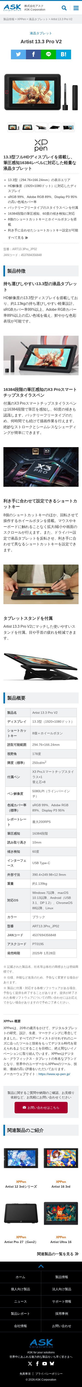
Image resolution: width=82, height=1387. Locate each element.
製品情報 (8, 19)
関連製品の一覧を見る (55, 1254)
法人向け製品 (61, 1289)
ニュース (20, 1301)
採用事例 (61, 1313)
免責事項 (25, 1373)
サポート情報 (61, 1301)
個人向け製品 (20, 1289)
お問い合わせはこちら (43, 1107)
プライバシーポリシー (49, 1373)
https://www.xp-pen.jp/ (54, 1074)
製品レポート (20, 1313)
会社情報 (20, 1326)
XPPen (21, 19)
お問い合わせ (61, 1326)
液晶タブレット (38, 19)
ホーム (20, 1277)
